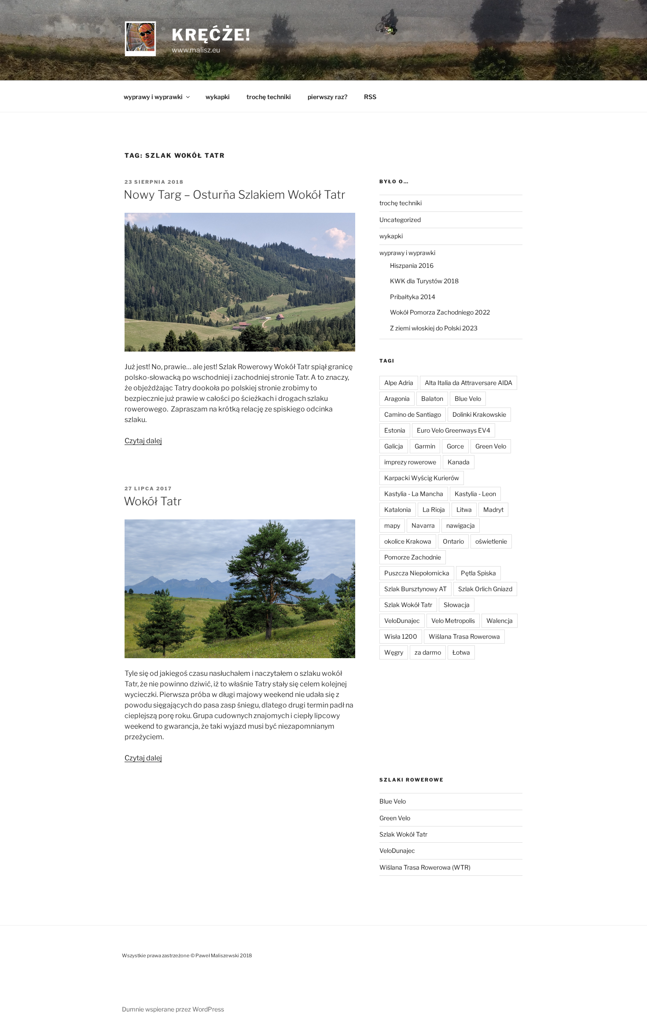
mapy (392, 525)
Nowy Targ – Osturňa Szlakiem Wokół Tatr (235, 194)
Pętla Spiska (478, 573)
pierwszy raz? (327, 96)
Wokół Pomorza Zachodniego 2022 (440, 312)
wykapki (218, 96)
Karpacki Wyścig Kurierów (421, 478)
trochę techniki (268, 96)
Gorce (455, 446)
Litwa (464, 509)
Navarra (423, 525)
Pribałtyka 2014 (412, 296)
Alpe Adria (398, 382)
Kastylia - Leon (475, 493)
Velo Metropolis (453, 620)
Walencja (499, 620)
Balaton (432, 398)
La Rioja (434, 509)
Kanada (459, 462)
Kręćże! (211, 34)
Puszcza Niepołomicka (416, 573)
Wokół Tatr (153, 501)
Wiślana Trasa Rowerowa (464, 636)
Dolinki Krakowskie (479, 414)
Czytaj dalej (143, 441)
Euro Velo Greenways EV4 (453, 430)
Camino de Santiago (412, 414)
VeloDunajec (402, 620)
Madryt (493, 509)
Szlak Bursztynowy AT (415, 589)
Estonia (394, 430)
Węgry (393, 652)
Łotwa (461, 652)
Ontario (453, 541)
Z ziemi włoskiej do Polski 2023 (434, 328)
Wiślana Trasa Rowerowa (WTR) (425, 867)
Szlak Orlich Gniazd (485, 589)
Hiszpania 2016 (412, 265)
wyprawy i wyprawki (153, 96)
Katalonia (397, 509)
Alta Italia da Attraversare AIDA (468, 382)
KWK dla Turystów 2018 (424, 281)
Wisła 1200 (400, 636)
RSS (370, 96)
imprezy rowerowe (410, 462)
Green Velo (490, 446)
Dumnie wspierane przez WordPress (173, 1009)
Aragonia (397, 398)
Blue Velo (468, 398)
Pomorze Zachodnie (412, 557)
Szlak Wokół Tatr (408, 604)
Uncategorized (400, 219)
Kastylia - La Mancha (413, 493)
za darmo (428, 652)
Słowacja (457, 604)
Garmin (425, 446)
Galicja (393, 446)
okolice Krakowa (407, 541)
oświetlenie (491, 541)
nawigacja (460, 525)
